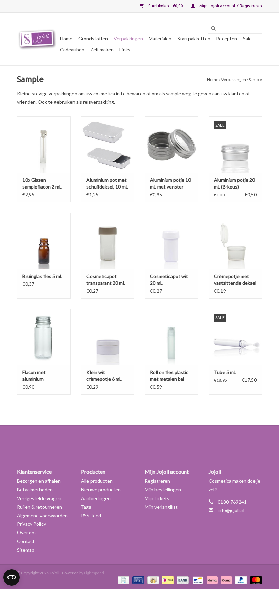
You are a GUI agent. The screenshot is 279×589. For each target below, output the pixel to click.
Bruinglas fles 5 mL (42, 276)
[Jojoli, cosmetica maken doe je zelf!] (37, 39)
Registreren (157, 481)
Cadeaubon (72, 49)
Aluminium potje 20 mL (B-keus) (234, 183)
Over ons (27, 532)
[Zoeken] (211, 28)
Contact (26, 541)
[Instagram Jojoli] (151, 441)
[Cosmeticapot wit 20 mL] (171, 241)
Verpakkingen (128, 39)
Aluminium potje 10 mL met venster (170, 183)
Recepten (226, 39)
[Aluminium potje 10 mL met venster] (171, 144)
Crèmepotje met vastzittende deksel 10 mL (235, 280)
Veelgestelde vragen (39, 498)
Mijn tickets (157, 498)
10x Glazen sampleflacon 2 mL (42, 183)
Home (66, 39)
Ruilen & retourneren (39, 507)
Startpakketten (193, 39)
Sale (247, 39)
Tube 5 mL (225, 372)
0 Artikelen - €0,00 (165, 6)
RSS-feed (91, 515)
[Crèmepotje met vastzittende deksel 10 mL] (235, 241)
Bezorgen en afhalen (39, 481)
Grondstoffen (93, 39)
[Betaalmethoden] (122, 580)
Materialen (160, 39)
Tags (86, 507)
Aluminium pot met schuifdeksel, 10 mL (107, 183)
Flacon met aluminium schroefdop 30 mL (41, 375)
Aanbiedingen (96, 498)
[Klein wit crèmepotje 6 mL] (108, 337)
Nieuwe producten (101, 489)
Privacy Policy (31, 524)
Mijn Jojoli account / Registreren (230, 6)
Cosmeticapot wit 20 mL (169, 279)
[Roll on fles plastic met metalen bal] (171, 337)
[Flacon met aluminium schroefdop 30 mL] (44, 337)
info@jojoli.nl (231, 510)
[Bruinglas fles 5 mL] (44, 241)
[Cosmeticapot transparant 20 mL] (108, 241)
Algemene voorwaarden (42, 515)
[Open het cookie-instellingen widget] (11, 574)
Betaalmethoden (35, 489)
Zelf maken (102, 49)
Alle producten (97, 481)
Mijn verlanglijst (161, 507)
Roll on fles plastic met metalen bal (169, 375)
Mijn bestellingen (163, 489)
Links (124, 49)
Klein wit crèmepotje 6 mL (104, 375)
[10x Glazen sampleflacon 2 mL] (44, 144)
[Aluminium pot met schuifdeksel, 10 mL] (108, 144)
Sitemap (25, 550)
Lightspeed (94, 572)
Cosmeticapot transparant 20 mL (105, 279)
